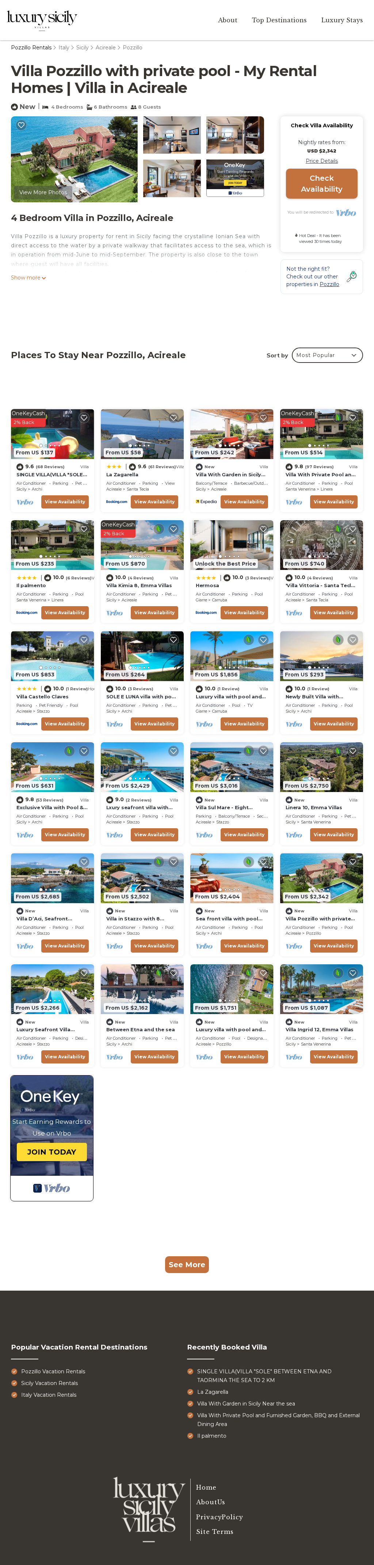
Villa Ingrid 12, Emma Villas (320, 1029)
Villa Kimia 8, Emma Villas (139, 585)
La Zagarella (122, 474)
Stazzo (43, 711)
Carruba (219, 600)
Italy (63, 47)
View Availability (65, 501)
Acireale (106, 47)
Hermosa (207, 585)
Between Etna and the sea (140, 1029)
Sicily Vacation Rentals (49, 1383)
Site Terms (215, 1531)
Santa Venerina (301, 489)
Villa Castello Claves (42, 696)
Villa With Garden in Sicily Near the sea (246, 1403)
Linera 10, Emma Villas (314, 807)
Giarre (201, 600)
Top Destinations (279, 20)
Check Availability (322, 184)
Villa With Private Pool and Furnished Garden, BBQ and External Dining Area (278, 1419)
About (227, 20)
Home (206, 1487)
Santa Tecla (138, 489)
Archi (37, 489)
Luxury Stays (342, 20)
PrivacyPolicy (219, 1517)
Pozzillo (132, 47)
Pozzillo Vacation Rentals (53, 1371)
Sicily (82, 47)
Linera (327, 489)
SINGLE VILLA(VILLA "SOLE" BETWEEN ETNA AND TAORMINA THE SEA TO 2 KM (264, 1376)
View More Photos (43, 192)
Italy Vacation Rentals (48, 1395)
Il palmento (31, 585)
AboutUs (210, 1502)
